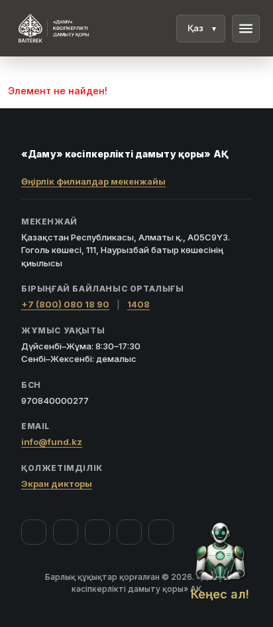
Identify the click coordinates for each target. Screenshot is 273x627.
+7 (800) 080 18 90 (65, 304)
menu (245, 28)
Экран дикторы (56, 483)
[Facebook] (33, 532)
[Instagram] (65, 532)
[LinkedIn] (161, 532)
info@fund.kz (51, 441)
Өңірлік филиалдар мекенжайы (93, 181)
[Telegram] (129, 532)
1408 (138, 304)
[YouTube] (97, 532)
